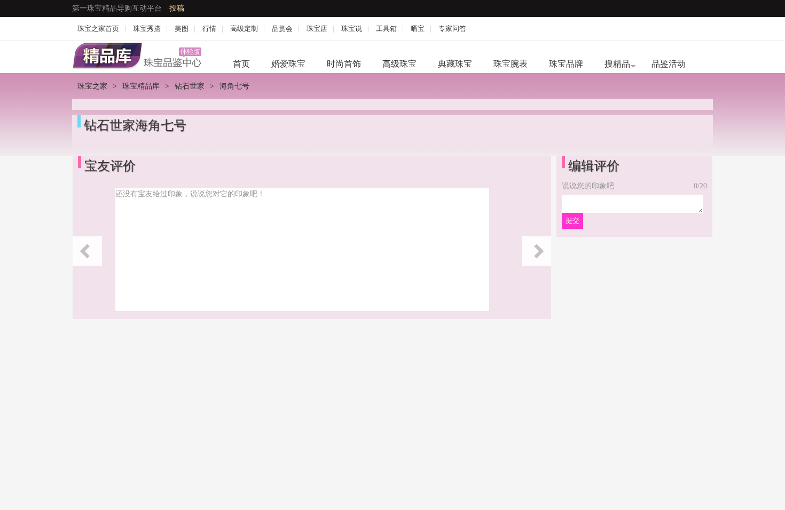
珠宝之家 (92, 86)
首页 (241, 63)
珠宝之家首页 (98, 29)
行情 (209, 29)
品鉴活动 (668, 63)
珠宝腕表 (510, 63)
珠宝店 (317, 29)
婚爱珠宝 (288, 63)
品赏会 (282, 29)
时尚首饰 (344, 63)
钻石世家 (190, 86)
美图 (182, 29)
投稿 (176, 8)
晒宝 (418, 29)
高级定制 (244, 29)
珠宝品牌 (566, 63)
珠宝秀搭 (147, 29)
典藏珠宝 (455, 63)
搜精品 (617, 63)
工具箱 (386, 29)
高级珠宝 (399, 63)
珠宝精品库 (141, 86)
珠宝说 (351, 29)
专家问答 (452, 29)
